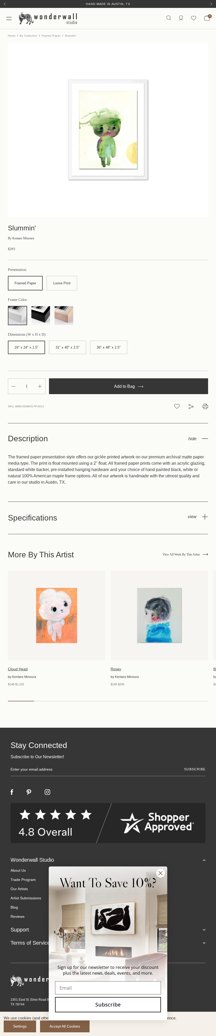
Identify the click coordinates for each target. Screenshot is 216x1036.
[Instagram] (47, 792)
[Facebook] (12, 792)
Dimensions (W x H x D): (27, 334)
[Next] (211, 4)
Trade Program (23, 880)
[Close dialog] (160, 873)
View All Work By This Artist (181, 554)
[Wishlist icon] (193, 18)
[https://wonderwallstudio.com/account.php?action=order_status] (181, 18)
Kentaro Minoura (21, 238)
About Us (18, 870)
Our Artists (19, 889)
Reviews (17, 916)
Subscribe (108, 1004)
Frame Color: (18, 300)
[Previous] (5, 4)
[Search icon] (168, 18)
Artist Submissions (26, 898)
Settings (20, 1026)
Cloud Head (18, 669)
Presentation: (17, 270)
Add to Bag (125, 386)
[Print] (205, 406)
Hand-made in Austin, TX (108, 4)
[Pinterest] (28, 792)
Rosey (116, 669)
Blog (14, 907)
